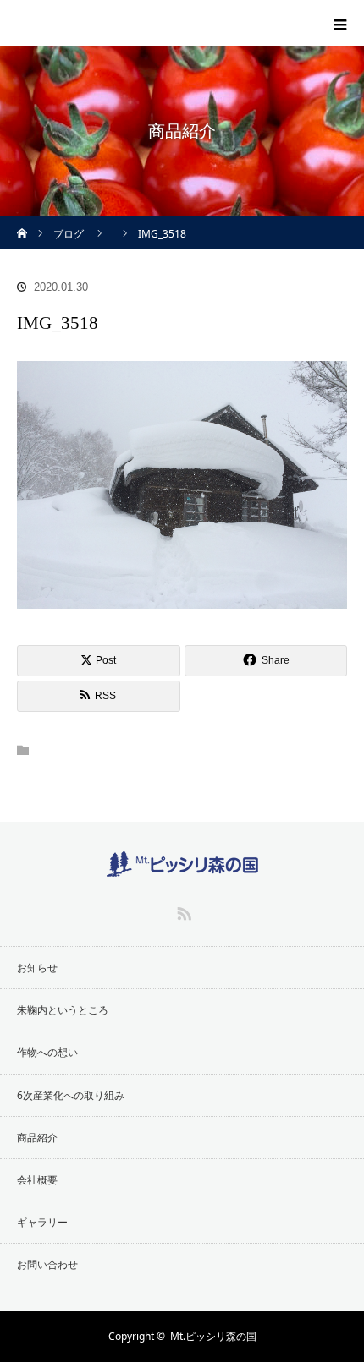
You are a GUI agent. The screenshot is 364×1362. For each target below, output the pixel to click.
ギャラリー (42, 1222)
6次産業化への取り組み (70, 1095)
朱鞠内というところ (62, 1010)
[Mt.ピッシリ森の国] (88, 19)
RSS (182, 910)
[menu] (340, 23)
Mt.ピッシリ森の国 (213, 1336)
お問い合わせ (47, 1264)
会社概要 (37, 1180)
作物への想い (47, 1052)
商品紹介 (37, 1137)
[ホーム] (22, 222)
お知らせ (37, 967)
